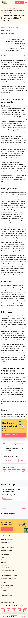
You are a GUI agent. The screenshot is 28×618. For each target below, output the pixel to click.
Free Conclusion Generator (8, 573)
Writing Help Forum (6, 550)
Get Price (7, 529)
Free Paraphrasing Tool (7, 570)
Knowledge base (8, 539)
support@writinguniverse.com (13, 605)
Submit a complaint (6, 595)
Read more (7, 498)
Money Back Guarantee (7, 588)
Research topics (5, 545)
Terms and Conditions (7, 585)
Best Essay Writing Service (8, 578)
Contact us (4, 565)
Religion (11, 33)
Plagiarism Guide (5, 542)
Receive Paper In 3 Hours (14, 435)
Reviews (3, 562)
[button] (10, 506)
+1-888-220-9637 (9, 602)
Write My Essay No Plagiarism (9, 575)
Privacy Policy (5, 593)
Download (8, 460)
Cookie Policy (5, 590)
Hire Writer (19, 2)
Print (22, 460)
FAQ (2, 560)
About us (3, 557)
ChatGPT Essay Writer (7, 547)
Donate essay (5, 568)
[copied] (23, 471)
